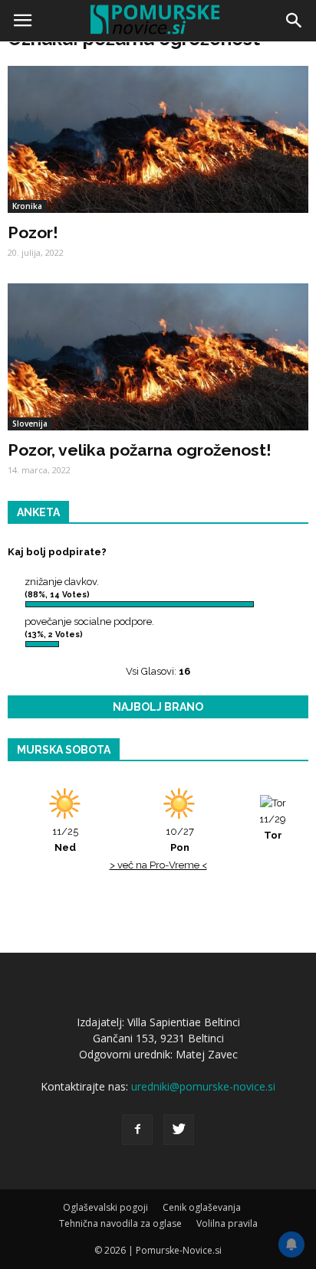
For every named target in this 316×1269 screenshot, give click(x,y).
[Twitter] (178, 1129)
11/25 (65, 839)
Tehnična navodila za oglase (120, 1223)
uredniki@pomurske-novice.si (203, 1086)
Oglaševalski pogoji (105, 1207)
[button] (294, 20)
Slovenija (30, 423)
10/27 (180, 839)
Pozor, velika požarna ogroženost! (140, 450)
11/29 (272, 827)
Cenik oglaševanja (202, 1207)
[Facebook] (137, 1129)
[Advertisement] (158, 211)
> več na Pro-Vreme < (158, 865)
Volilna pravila (227, 1223)
